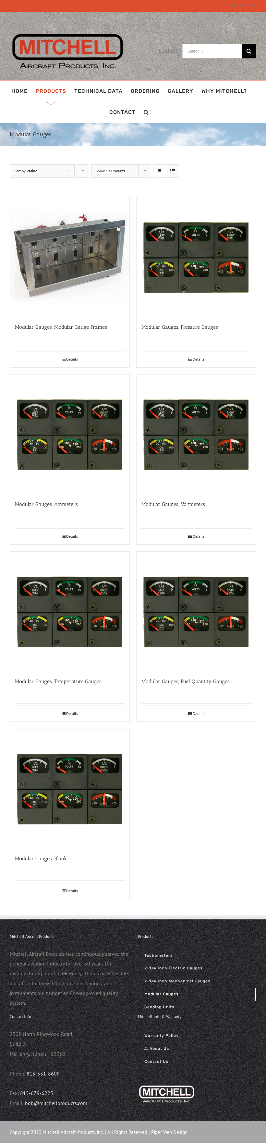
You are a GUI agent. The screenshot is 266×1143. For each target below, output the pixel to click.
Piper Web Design (169, 1132)
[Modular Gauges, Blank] (69, 788)
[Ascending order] (83, 171)
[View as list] (172, 171)
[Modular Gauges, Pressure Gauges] (196, 257)
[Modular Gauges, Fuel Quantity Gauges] (196, 611)
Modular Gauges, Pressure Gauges (179, 327)
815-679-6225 (36, 1093)
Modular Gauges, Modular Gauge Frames (61, 327)
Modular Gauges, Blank (41, 858)
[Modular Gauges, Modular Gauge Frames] (69, 257)
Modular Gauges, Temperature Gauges (58, 681)
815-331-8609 (43, 1073)
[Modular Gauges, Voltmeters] (196, 434)
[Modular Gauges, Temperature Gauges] (69, 611)
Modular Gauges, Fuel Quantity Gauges (185, 681)
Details (72, 359)
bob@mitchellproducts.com (56, 1103)
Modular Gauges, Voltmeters (173, 504)
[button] (146, 112)
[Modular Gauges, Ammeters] (69, 434)
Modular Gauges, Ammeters (46, 504)
